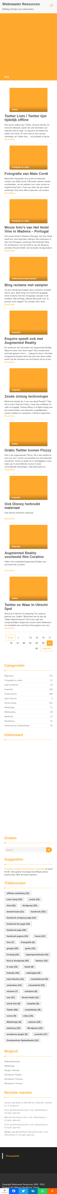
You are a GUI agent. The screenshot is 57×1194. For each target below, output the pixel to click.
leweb (29, 967)
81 (30, 643)
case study (14, 899)
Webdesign (9, 707)
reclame (12, 991)
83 (43, 643)
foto (10, 942)
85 (37, 648)
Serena (8, 1102)
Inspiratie (8, 689)
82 (37, 643)
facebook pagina (17, 936)
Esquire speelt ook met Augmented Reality (24, 340)
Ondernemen (10, 694)
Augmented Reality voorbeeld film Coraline (24, 555)
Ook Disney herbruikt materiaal (22, 506)
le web (12, 967)
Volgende (46, 648)
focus (40, 936)
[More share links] (52, 1191)
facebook (38, 911)
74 (30, 637)
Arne (6, 1110)
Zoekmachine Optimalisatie (17, 725)
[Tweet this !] (23, 1191)
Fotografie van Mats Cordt (26, 174)
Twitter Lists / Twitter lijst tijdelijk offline (25, 118)
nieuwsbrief (36, 985)
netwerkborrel (39, 979)
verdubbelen (33, 1010)
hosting (13, 954)
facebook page (16, 930)
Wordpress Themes (13, 1079)
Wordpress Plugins (13, 1074)
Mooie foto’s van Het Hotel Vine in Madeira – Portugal (27, 229)
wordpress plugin (17, 1034)
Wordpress (9, 721)
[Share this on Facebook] (14, 1191)
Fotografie (28, 942)
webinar (34, 1022)
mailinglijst (33, 973)
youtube (40, 1034)
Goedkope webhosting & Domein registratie (24, 869)
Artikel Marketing (12, 1061)
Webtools (8, 716)
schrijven (31, 991)
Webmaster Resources (21, 4)
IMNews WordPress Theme (26, 1187)
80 (24, 643)
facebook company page (21, 918)
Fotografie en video (13, 680)
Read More (10, 139)
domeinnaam (15, 911)
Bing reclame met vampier (26, 285)
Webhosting (9, 712)
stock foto (13, 1003)
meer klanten (15, 979)
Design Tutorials (11, 1070)
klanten (42, 960)
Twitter (12, 1010)
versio (11, 1016)
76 (43, 637)
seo (11, 997)
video (28, 1016)
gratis (30, 948)
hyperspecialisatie (37, 954)
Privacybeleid (12, 1156)
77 (50, 637)
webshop (13, 1028)
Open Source (10, 698)
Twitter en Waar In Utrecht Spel (26, 607)
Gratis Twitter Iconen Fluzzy (28, 450)
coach (34, 899)
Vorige (11, 637)
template (33, 1003)
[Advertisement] (28, 45)
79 (17, 643)
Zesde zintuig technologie (26, 396)
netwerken (14, 985)
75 (37, 637)
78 (11, 643)
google (12, 948)
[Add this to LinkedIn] (33, 1191)
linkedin (13, 973)
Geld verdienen (11, 685)
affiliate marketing (18, 893)
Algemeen (9, 676)
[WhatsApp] (42, 1191)
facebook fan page (18, 924)
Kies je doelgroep (18, 960)
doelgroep (30, 905)
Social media (10, 703)
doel (11, 905)
